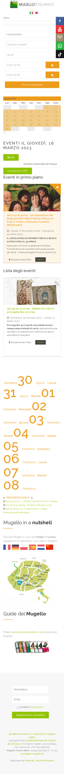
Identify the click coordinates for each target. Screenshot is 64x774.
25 (15, 124)
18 (15, 120)
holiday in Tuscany (46, 537)
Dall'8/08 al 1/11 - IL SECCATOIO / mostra (26, 509)
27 (31, 124)
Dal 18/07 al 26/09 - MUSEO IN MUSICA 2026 (29, 505)
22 (47, 120)
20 (31, 120)
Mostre (40, 259)
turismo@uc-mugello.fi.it (32, 754)
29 (47, 124)
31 (7, 129)
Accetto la (31, 707)
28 (39, 124)
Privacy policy (37, 707)
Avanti (25, 497)
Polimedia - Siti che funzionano (39, 760)
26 (23, 124)
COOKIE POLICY (39, 734)
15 (47, 116)
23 (56, 120)
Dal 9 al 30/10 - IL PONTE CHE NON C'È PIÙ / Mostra (31, 501)
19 (23, 120)
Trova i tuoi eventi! (32, 84)
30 (56, 124)
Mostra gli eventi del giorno (16, 512)
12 (23, 116)
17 (7, 120)
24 (7, 124)
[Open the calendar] (52, 65)
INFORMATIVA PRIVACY (20, 734)
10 (7, 116)
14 (39, 116)
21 (39, 120)
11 (15, 116)
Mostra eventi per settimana (40, 164)
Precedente (13, 497)
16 (56, 116)
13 (31, 116)
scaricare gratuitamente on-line (27, 632)
